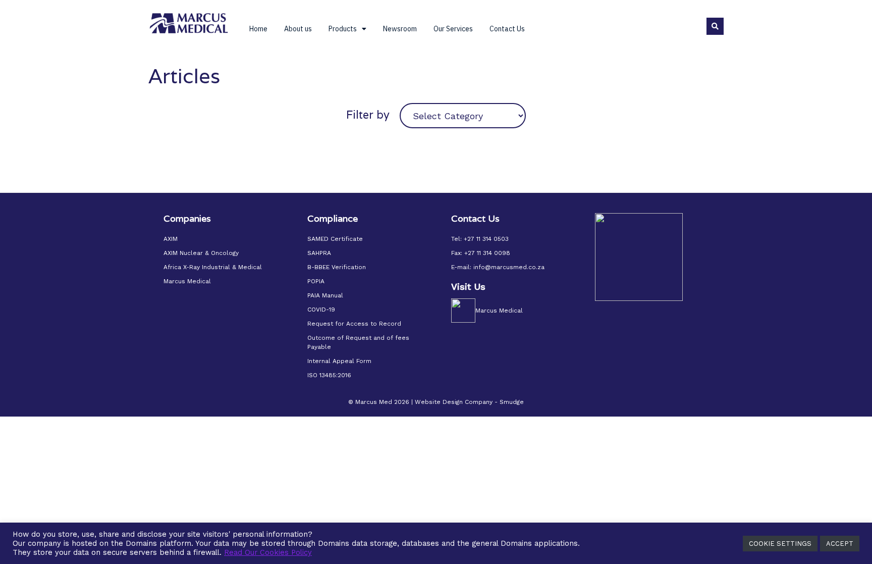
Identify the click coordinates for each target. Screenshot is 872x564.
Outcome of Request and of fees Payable (358, 342)
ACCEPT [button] (839, 543)
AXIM (171, 238)
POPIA (315, 281)
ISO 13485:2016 (329, 375)
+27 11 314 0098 (487, 253)
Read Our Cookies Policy (268, 552)
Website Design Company (454, 401)
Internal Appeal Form (339, 361)
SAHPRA (319, 253)
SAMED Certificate (335, 238)
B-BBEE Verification (336, 267)
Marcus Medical (187, 281)
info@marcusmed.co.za (508, 267)
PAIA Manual (325, 295)
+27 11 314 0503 (486, 238)
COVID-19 (321, 309)
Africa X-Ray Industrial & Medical (213, 267)
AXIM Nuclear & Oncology (201, 253)
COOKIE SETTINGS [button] (780, 543)
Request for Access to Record (354, 323)
